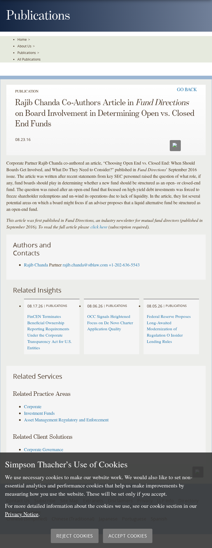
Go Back (187, 89)
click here (99, 227)
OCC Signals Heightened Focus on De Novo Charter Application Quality (110, 322)
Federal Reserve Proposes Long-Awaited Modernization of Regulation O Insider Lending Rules (169, 328)
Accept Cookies (127, 536)
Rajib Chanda (36, 265)
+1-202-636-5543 (124, 265)
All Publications (29, 59)
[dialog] (106, 500)
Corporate (32, 406)
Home (22, 39)
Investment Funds (39, 413)
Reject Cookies (74, 536)
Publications (26, 52)
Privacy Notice (21, 514)
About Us (24, 46)
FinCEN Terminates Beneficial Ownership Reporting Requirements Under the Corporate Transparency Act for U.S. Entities (49, 331)
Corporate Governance (43, 449)
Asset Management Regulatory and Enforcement (66, 419)
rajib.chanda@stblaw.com (85, 265)
